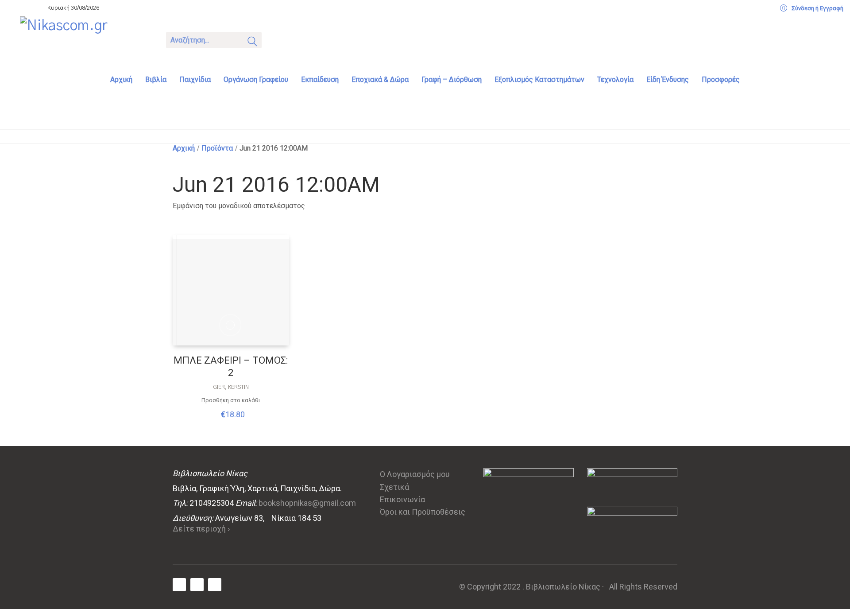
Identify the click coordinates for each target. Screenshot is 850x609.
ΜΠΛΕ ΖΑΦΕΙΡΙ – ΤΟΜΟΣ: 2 (231, 367)
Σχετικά (394, 487)
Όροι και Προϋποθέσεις (422, 511)
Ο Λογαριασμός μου (415, 474)
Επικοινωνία (402, 499)
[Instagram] (214, 584)
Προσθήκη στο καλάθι (230, 400)
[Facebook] (179, 584)
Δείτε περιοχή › (201, 528)
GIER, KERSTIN (231, 387)
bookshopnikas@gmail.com (307, 503)
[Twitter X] (197, 584)
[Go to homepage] (86, 39)
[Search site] (252, 43)
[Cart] (280, 39)
